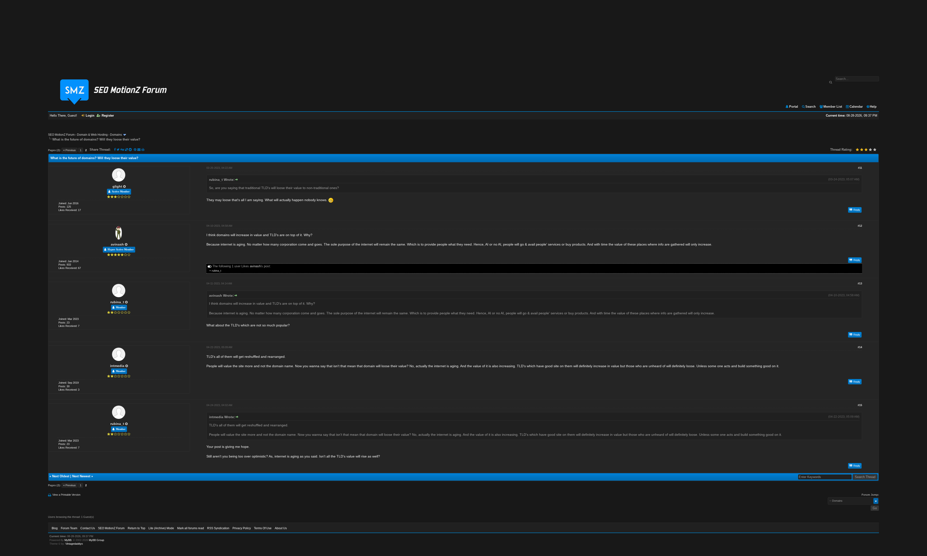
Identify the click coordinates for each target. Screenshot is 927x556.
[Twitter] (118, 149)
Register (108, 115)
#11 (860, 167)
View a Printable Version (66, 494)
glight (117, 186)
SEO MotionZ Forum (61, 134)
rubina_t (216, 270)
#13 (860, 283)
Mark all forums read (190, 528)
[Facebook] (115, 149)
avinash (117, 244)
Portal (793, 106)
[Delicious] (126, 149)
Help (873, 106)
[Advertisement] (463, 36)
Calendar (856, 106)
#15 (860, 405)
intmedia (117, 366)
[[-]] (209, 266)
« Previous (69, 150)
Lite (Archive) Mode (161, 528)
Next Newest (81, 476)
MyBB (67, 540)
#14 (860, 347)
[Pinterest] (135, 149)
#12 (860, 225)
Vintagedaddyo (74, 543)
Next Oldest (60, 476)
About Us (281, 528)
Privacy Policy (241, 528)
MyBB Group (96, 540)
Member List (832, 106)
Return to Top (136, 528)
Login (90, 115)
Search (810, 106)
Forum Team (69, 528)
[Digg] (122, 149)
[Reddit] (130, 149)
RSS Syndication (218, 528)
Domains (116, 134)
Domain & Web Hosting (92, 134)
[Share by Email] (139, 149)
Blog (55, 528)
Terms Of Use (263, 528)
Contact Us (87, 528)
